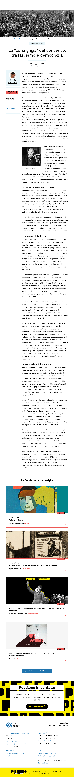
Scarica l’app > (43, 763)
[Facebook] (50, 725)
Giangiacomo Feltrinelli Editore (50, 753)
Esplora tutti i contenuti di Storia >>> (37, 671)
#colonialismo (33, 613)
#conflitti (10, 99)
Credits (8, 756)
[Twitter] (54, 725)
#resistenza (27, 569)
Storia (12, 92)
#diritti (26, 523)
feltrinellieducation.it (46, 756)
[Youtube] (57, 725)
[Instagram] (60, 725)
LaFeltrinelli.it (43, 750)
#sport (18, 658)
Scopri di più (37, 706)
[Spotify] (67, 725)
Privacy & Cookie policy (15, 753)
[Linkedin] (64, 725)
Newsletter (10, 750)
